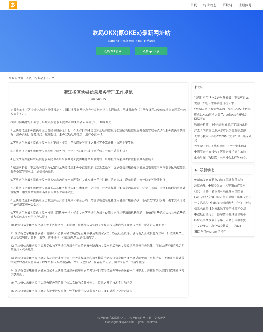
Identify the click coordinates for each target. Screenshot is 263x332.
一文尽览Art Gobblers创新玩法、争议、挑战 (222, 202)
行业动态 (209, 4)
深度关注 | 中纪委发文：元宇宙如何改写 (220, 185)
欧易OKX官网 (112, 51)
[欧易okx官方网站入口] (13, 5)
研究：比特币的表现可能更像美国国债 (218, 191)
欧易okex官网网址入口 (112, 318)
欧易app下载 (151, 51)
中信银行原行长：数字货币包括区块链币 (220, 214)
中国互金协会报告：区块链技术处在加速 (220, 151)
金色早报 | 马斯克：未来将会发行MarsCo (220, 157)
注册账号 (245, 4)
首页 (193, 4)
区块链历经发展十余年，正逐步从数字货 (220, 220)
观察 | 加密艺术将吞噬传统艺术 (214, 103)
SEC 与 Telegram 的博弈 (210, 231)
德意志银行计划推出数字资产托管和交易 (220, 208)
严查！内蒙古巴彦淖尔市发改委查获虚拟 (220, 130)
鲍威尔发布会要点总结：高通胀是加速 (218, 179)
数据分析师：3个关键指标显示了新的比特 (221, 124)
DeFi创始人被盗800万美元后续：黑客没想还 (222, 197)
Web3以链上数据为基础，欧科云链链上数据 (222, 109)
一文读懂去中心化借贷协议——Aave (217, 226)
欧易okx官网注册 (140, 318)
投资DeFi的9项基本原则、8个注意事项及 (220, 146)
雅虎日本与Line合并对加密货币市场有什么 (221, 97)
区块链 (227, 4)
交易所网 (160, 318)
